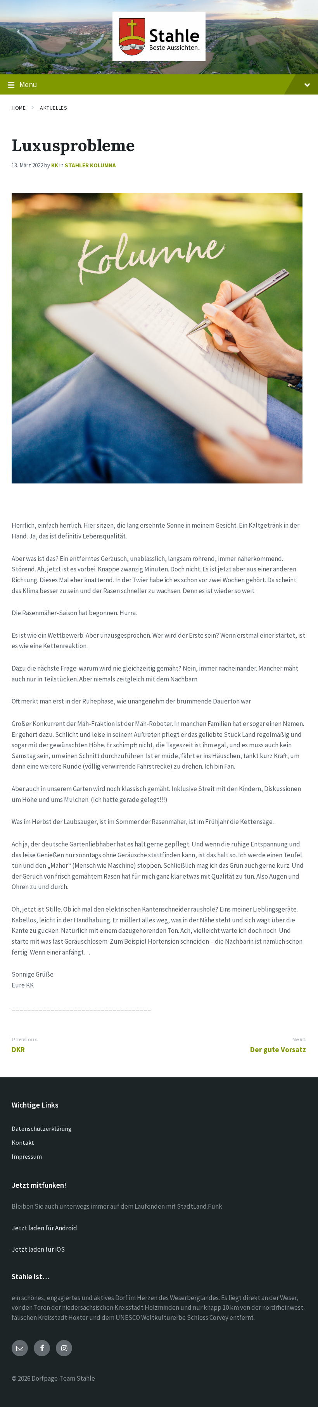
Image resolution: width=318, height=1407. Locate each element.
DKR (18, 1049)
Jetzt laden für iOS (38, 1249)
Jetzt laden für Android (44, 1228)
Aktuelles (53, 107)
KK (54, 165)
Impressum (27, 1156)
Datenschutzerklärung (42, 1128)
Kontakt (23, 1142)
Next (299, 1039)
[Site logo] (159, 59)
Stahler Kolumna (90, 165)
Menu (28, 84)
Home (19, 107)
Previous (25, 1039)
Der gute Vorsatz (278, 1049)
